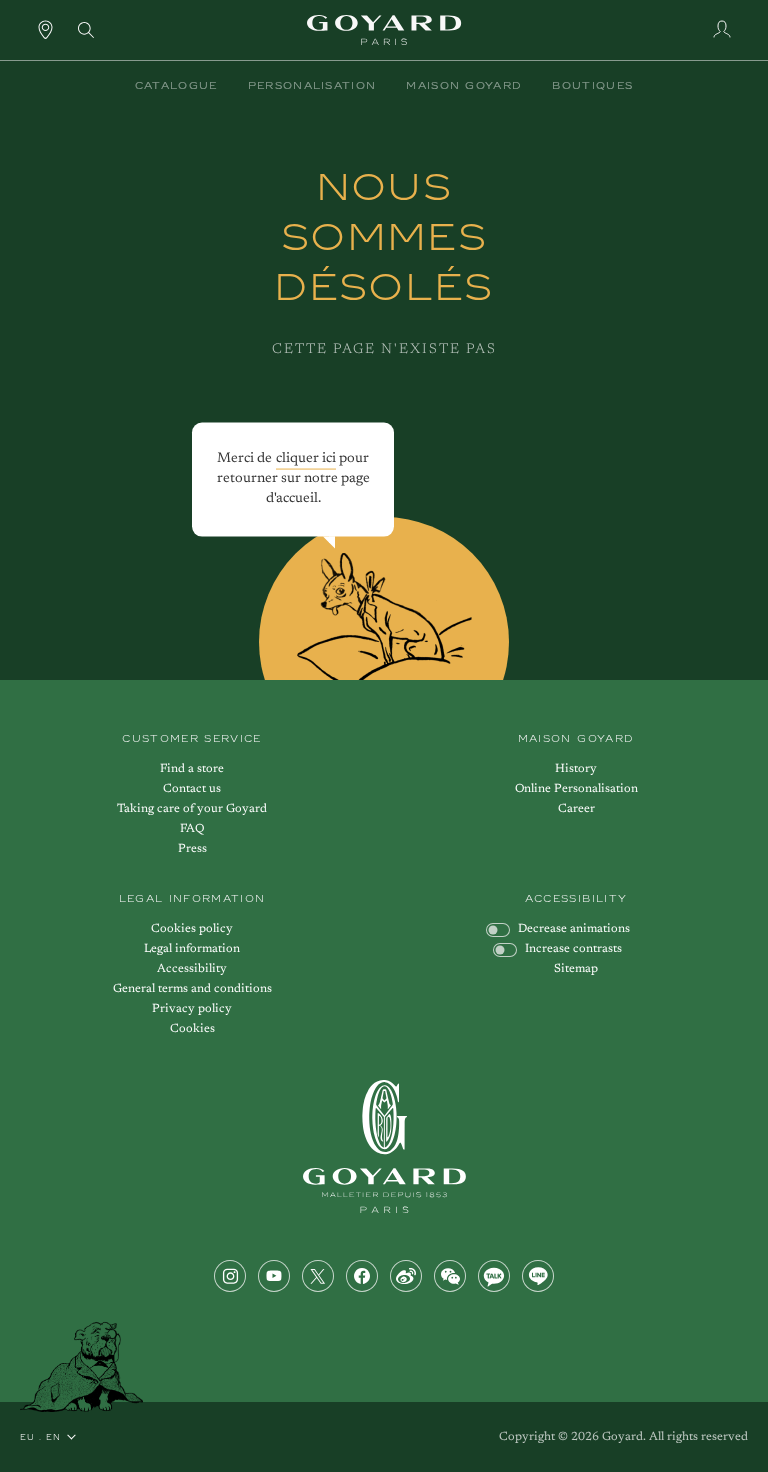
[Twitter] (318, 1276)
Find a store (192, 769)
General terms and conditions (192, 989)
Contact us (192, 789)
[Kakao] (494, 1276)
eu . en (40, 1437)
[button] (176, 86)
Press (192, 849)
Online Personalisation (576, 789)
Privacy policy (192, 1009)
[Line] (538, 1276)
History (576, 769)
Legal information (192, 949)
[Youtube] (274, 1276)
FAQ (192, 829)
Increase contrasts (573, 949)
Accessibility (192, 969)
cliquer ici (306, 458)
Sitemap (576, 969)
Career (576, 809)
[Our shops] (45, 29)
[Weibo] (406, 1276)
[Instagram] (230, 1276)
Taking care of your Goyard (192, 809)
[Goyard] (384, 1146)
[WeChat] (450, 1276)
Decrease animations (574, 929)
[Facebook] (362, 1276)
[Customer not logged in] (722, 29)
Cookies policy (192, 929)
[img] (86, 28)
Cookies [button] (192, 1029)
